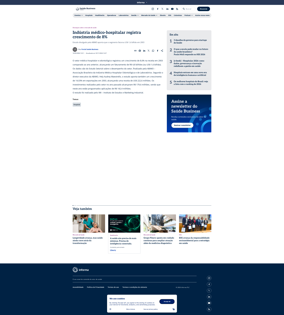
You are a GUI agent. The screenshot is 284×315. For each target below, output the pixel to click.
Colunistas (178, 15)
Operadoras (111, 15)
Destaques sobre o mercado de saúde (85, 28)
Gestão (134, 15)
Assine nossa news (202, 15)
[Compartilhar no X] (148, 50)
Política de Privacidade (95, 287)
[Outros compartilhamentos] (162, 50)
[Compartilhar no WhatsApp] (153, 50)
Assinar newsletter (182, 125)
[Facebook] (157, 9)
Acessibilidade (78, 287)
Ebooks (163, 15)
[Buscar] (183, 9)
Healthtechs (99, 15)
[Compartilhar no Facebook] (157, 50)
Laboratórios (124, 15)
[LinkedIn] (167, 9)
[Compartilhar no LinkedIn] (144, 50)
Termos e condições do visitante (134, 287)
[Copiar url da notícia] (135, 50)
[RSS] (177, 9)
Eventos (78, 15)
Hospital (77, 104)
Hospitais (89, 15)
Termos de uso (113, 287)
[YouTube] (172, 9)
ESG (169, 15)
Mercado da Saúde (148, 15)
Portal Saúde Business (89, 49)
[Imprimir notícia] (140, 50)
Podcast (187, 15)
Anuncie (203, 9)
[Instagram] (153, 9)
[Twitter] (162, 9)
